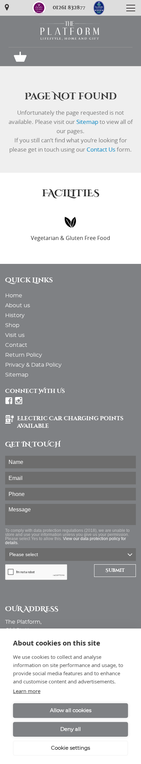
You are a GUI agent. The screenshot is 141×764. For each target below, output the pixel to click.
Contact (16, 345)
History (15, 315)
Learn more (26, 691)
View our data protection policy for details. (65, 540)
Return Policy (23, 355)
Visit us (15, 335)
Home (13, 295)
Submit (115, 570)
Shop (12, 325)
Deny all (70, 729)
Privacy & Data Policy (33, 365)
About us (17, 305)
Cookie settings (70, 748)
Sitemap (87, 122)
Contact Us (101, 149)
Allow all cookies (70, 710)
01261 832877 (69, 7)
